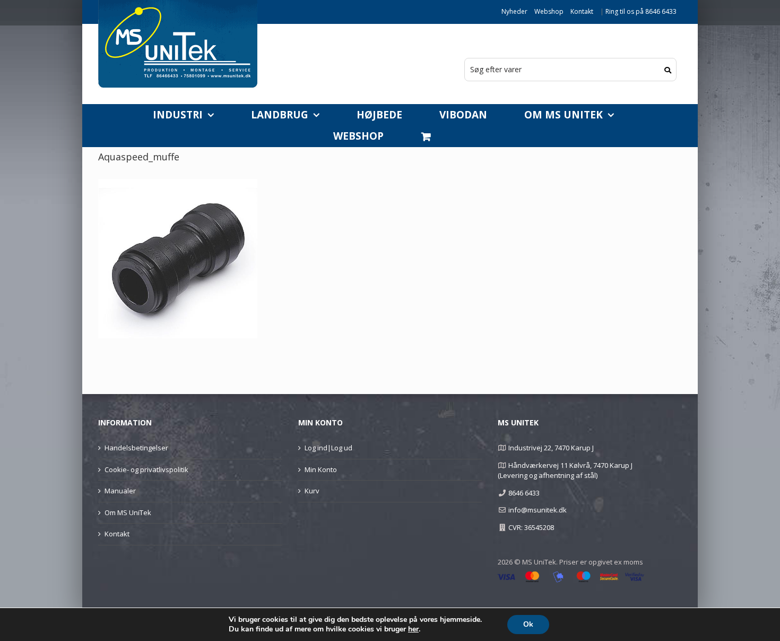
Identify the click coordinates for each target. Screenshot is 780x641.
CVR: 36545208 (531, 527)
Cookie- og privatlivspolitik (146, 469)
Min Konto (321, 469)
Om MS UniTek (128, 512)
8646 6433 (524, 493)
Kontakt (581, 11)
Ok (528, 624)
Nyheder (514, 11)
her (413, 629)
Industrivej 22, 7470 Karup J (551, 447)
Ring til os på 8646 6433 (641, 11)
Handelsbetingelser (136, 447)
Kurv (312, 490)
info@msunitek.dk (537, 510)
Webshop (549, 11)
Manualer (120, 490)
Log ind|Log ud (328, 447)
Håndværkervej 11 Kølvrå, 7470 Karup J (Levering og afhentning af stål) (565, 470)
